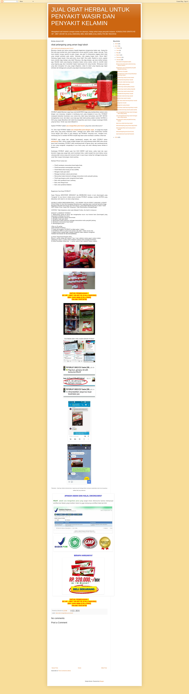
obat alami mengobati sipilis (123, 61)
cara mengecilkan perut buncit (75, 126)
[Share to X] (75, 611)
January (118, 59)
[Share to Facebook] (77, 611)
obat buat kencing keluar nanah (124, 79)
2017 (116, 46)
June (117, 50)
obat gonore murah (121, 103)
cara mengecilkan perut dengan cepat (82, 129)
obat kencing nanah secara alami (125, 77)
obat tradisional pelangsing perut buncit (62, 48)
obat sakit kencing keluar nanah (124, 93)
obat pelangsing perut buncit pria (125, 131)
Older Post (104, 668)
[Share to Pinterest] (79, 611)
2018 (116, 43)
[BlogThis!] (73, 611)
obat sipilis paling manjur (123, 84)
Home (79, 668)
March (118, 55)
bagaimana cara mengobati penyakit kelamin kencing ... (126, 68)
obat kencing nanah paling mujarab (125, 89)
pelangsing (54, 141)
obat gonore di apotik (121, 71)
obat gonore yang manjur (123, 105)
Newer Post (55, 668)
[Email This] (71, 611)
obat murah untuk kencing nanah (125, 82)
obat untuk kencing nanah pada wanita (126, 109)
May (117, 52)
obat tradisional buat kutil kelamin (125, 134)
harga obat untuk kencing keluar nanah (126, 100)
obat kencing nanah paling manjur (125, 86)
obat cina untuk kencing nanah (124, 123)
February (118, 57)
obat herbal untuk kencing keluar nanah (126, 107)
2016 (116, 137)
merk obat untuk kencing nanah (124, 96)
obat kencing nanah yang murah (124, 91)
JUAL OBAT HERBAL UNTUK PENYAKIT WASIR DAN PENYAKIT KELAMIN (90, 16)
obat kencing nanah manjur (123, 98)
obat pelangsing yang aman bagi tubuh (126, 125)
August (118, 48)
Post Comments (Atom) (64, 670)
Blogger (102, 681)
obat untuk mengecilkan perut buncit (64, 613)
